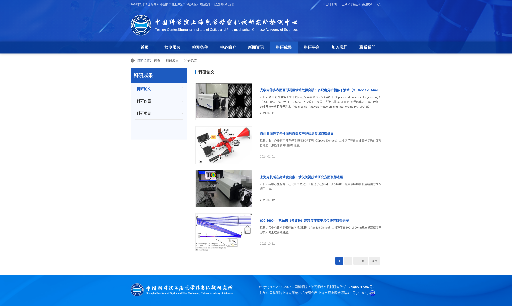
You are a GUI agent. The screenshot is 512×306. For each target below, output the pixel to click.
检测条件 (200, 47)
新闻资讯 (256, 47)
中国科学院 (330, 4)
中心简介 (228, 47)
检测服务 (172, 47)
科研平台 (312, 47)
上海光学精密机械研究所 (357, 4)
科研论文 (190, 60)
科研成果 (284, 47)
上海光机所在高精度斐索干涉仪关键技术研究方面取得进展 (301, 177)
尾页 (374, 260)
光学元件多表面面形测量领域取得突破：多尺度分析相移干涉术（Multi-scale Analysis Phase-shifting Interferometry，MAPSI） (320, 90)
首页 (145, 47)
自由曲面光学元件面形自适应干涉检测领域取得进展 (297, 133)
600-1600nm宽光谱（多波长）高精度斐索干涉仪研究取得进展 (304, 220)
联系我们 (367, 47)
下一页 (360, 260)
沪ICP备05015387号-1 (359, 287)
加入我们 (340, 47)
